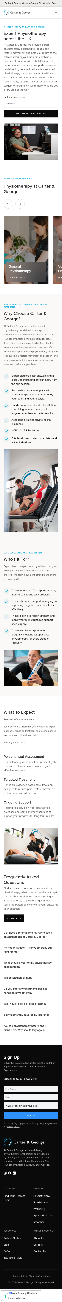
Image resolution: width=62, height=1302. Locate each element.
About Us (38, 1238)
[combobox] (31, 103)
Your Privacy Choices (24, 1293)
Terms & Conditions (39, 1276)
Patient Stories (12, 1238)
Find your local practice (14, 97)
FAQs (7, 1251)
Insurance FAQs (13, 1258)
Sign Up (31, 1115)
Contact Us (39, 1251)
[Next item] (20, 204)
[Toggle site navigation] (55, 12)
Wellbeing (39, 1209)
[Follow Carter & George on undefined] (5, 1173)
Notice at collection (15, 1298)
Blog (6, 1245)
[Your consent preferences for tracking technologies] (5, 1297)
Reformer (38, 1222)
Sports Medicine (43, 1215)
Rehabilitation (41, 1202)
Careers (38, 1245)
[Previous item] (8, 204)
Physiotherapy (41, 1196)
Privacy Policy (13, 1126)
